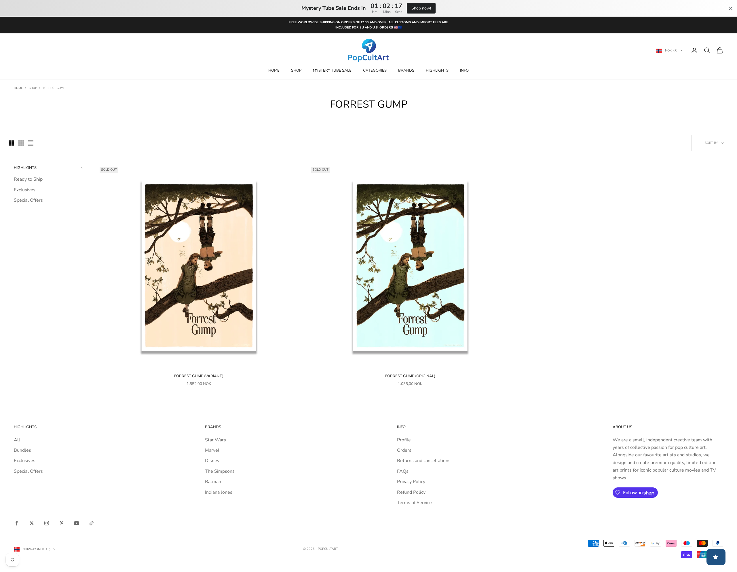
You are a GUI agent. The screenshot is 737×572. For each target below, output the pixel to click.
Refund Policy (411, 492)
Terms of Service (414, 502)
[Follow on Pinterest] (61, 523)
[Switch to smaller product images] (21, 143)
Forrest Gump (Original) (410, 376)
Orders (404, 450)
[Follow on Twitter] (32, 523)
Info (464, 70)
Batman (213, 481)
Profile (404, 440)
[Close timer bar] (730, 8)
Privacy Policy (411, 481)
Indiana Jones (218, 492)
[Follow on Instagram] (47, 523)
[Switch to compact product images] (30, 143)
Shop (296, 70)
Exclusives (24, 190)
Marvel (212, 450)
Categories (375, 70)
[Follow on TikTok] (91, 523)
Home (274, 70)
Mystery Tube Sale (332, 70)
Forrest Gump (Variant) (198, 376)
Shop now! (421, 8)
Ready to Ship (28, 179)
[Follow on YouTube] (76, 523)
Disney (212, 460)
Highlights (437, 70)
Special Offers (28, 200)
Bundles (22, 450)
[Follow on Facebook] (17, 523)
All (17, 440)
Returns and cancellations (424, 460)
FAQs (403, 471)
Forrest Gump (54, 88)
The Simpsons (220, 471)
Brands (406, 70)
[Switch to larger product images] (11, 143)
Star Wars (215, 440)
